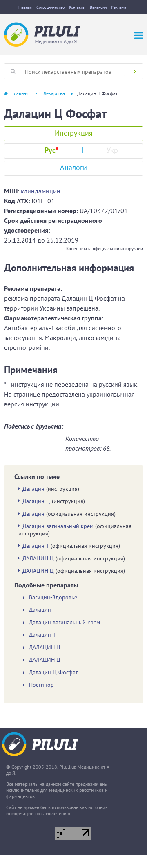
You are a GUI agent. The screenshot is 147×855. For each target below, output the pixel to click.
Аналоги (73, 167)
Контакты (77, 7)
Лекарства (54, 93)
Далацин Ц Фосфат (53, 672)
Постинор (41, 684)
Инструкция (74, 133)
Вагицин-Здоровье (53, 597)
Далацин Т (35, 545)
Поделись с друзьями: (33, 426)
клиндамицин (40, 191)
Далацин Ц (36, 501)
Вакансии (98, 7)
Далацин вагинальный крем (58, 526)
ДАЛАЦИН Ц (38, 558)
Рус (51, 150)
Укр (112, 150)
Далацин (33, 488)
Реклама (118, 7)
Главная (25, 7)
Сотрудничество (50, 7)
